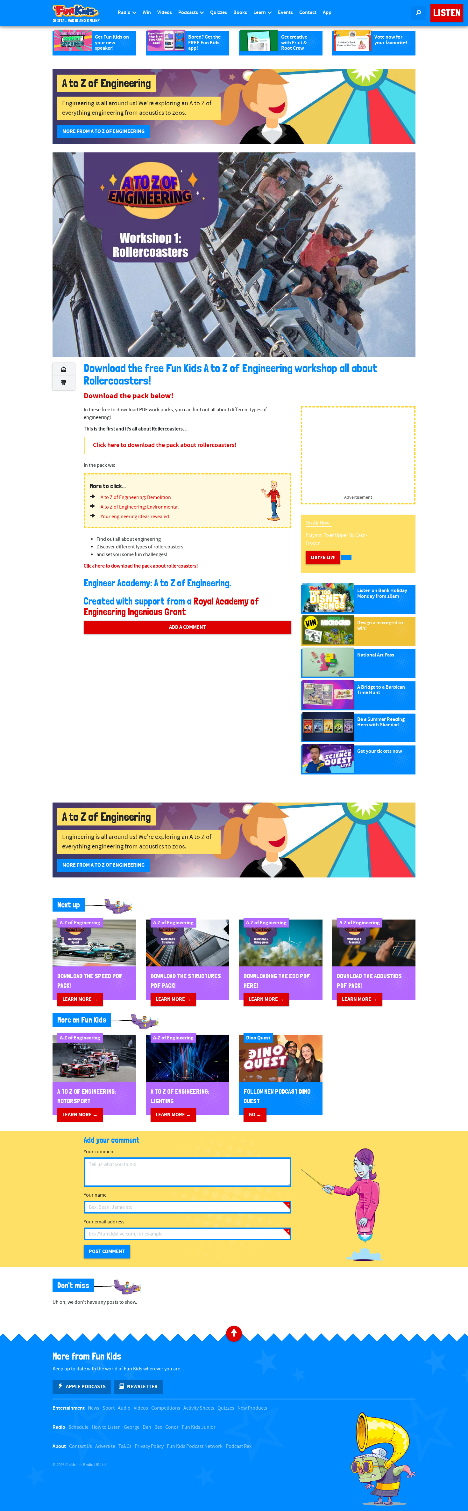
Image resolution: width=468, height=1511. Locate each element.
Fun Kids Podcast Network (195, 1446)
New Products (252, 1408)
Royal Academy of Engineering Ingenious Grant (171, 606)
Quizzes (218, 12)
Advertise (105, 1446)
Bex (158, 1427)
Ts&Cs (124, 1446)
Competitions (165, 1408)
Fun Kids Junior (199, 1427)
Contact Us (80, 1446)
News (93, 1408)
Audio (124, 1408)
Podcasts (188, 12)
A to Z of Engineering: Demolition (136, 497)
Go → (255, 1114)
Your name (95, 1195)
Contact (307, 12)
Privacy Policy (149, 1446)
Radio (124, 12)
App (327, 12)
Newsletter (142, 1386)
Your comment (99, 1151)
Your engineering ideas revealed (135, 516)
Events (285, 12)
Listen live (323, 557)
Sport (109, 1408)
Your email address (104, 1222)
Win (147, 12)
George (131, 1427)
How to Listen (106, 1427)
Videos (164, 12)
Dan (147, 1427)
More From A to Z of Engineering (103, 131)
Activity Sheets (198, 1408)
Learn (260, 12)
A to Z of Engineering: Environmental (140, 507)
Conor (172, 1427)
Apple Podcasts (86, 1386)
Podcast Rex (239, 1446)
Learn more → (80, 999)
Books (240, 12)
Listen (446, 13)
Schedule (78, 1427)
